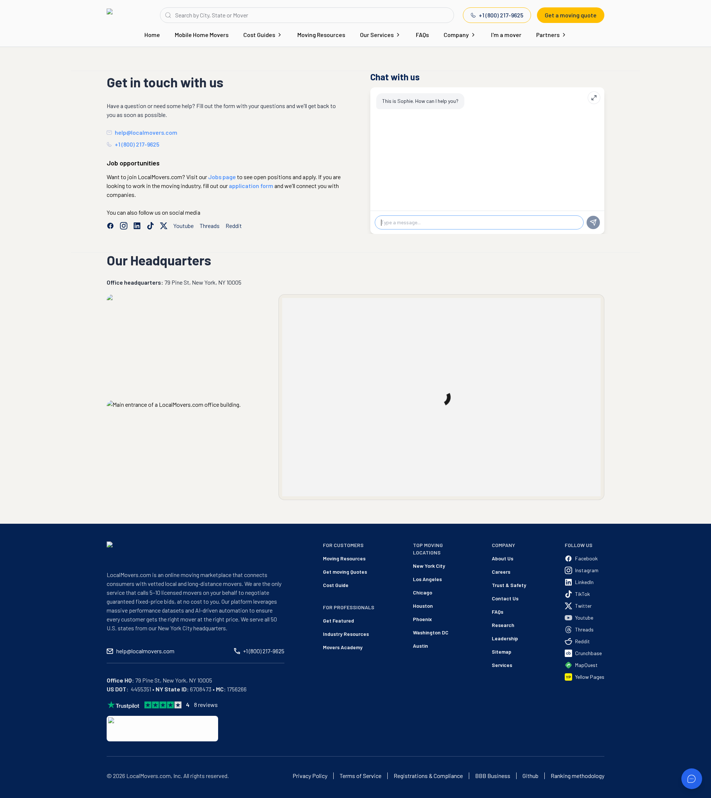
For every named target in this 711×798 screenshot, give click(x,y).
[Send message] (593, 222)
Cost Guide (335, 585)
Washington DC (430, 632)
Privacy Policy (310, 775)
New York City (429, 566)
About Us (502, 558)
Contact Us (505, 598)
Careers (501, 572)
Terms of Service (360, 775)
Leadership (505, 638)
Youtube (183, 225)
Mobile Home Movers (201, 34)
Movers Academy (343, 647)
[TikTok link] (150, 225)
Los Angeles (427, 579)
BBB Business (492, 775)
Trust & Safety (509, 585)
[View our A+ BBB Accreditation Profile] (162, 728)
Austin (420, 646)
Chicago (422, 592)
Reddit (234, 225)
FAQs (422, 34)
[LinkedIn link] (137, 225)
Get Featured (338, 620)
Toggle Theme (17, 793)
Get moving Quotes (345, 572)
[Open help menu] (691, 778)
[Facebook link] (110, 225)
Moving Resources (321, 34)
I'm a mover (506, 34)
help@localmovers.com (146, 132)
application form (251, 185)
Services (502, 665)
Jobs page (222, 176)
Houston (423, 606)
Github (530, 775)
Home (152, 34)
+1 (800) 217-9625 (501, 15)
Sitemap (501, 651)
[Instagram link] (123, 225)
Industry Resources (346, 634)
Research (503, 625)
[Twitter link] (163, 225)
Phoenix (422, 619)
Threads (210, 225)
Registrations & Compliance (428, 775)
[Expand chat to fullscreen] (594, 98)
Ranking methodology (577, 775)
